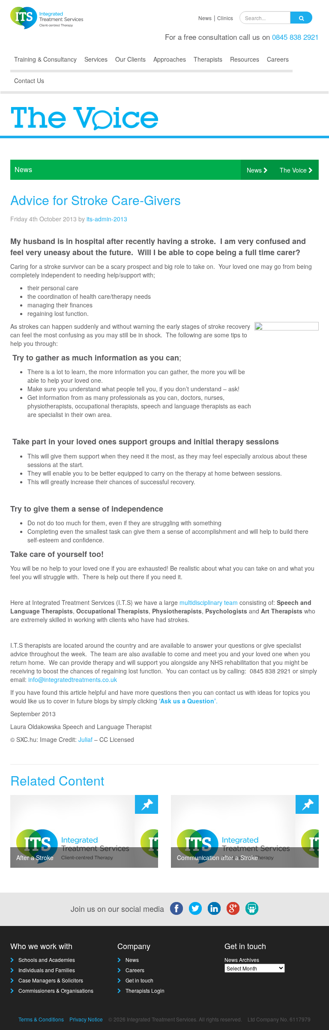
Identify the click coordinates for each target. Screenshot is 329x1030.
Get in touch (139, 980)
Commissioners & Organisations (55, 990)
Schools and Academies (46, 959)
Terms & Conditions (41, 1019)
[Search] (301, 18)
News (205, 17)
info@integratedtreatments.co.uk (72, 679)
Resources (244, 59)
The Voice (294, 170)
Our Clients (130, 59)
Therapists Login (145, 990)
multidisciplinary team (208, 602)
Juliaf (85, 739)
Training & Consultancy (45, 59)
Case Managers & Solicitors (50, 980)
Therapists (208, 59)
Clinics (225, 17)
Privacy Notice (86, 1019)
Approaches (169, 59)
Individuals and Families (46, 969)
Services (96, 59)
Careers (278, 59)
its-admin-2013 (107, 218)
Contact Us (29, 80)
